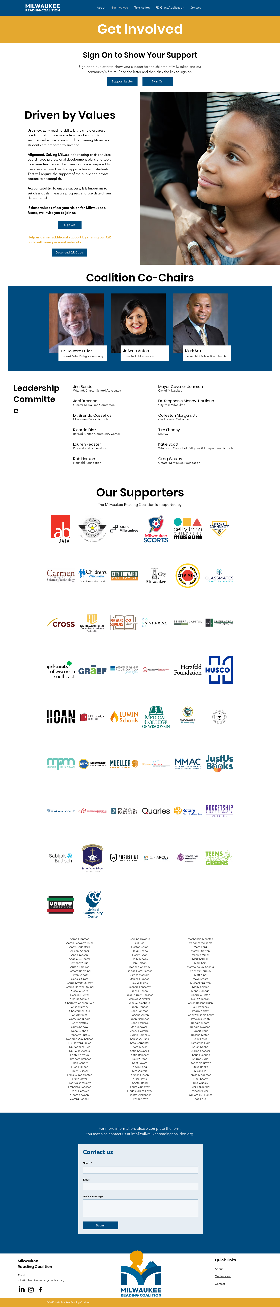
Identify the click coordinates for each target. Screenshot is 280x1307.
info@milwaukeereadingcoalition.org (162, 1133)
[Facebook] (40, 1289)
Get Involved (223, 1276)
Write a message (93, 1196)
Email (87, 1179)
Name (87, 1163)
